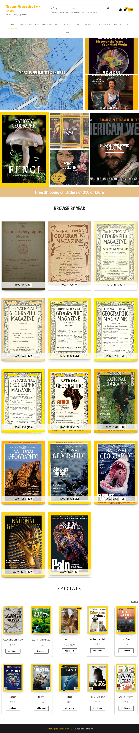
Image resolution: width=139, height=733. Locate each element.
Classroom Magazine (69, 170)
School (69, 163)
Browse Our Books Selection (114, 147)
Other (117, 24)
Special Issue (111, 72)
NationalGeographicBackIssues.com (57, 728)
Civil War (61, 12)
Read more (41, 651)
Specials (89, 24)
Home (13, 24)
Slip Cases (104, 24)
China (87, 12)
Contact (69, 32)
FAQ (127, 24)
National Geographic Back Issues (23, 8)
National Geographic (69, 128)
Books (66, 24)
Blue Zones (69, 12)
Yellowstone (94, 12)
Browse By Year (29, 24)
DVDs (77, 24)
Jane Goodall (76, 12)
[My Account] (120, 10)
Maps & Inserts (50, 24)
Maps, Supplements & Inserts (42, 72)
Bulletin (69, 167)
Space (82, 12)
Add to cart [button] (13, 651)
